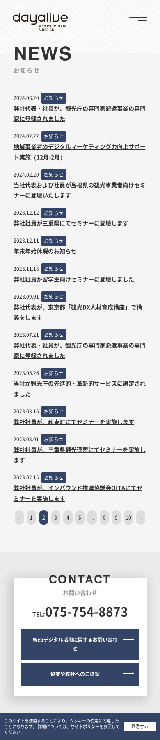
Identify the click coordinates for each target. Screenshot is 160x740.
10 (128, 517)
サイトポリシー (85, 726)
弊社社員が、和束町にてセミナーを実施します (74, 422)
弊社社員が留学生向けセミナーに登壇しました (74, 279)
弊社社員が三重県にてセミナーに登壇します (71, 223)
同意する (140, 726)
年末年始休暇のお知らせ (45, 251)
